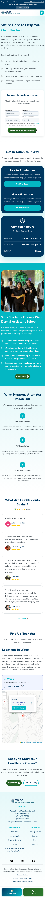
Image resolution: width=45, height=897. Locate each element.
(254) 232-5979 (22, 819)
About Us (14, 832)
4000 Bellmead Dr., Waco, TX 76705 (19, 703)
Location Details (12, 686)
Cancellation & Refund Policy (22, 881)
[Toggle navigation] (42, 13)
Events (35, 836)
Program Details (14, 840)
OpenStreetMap (37, 742)
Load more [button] (22, 618)
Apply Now (21, 376)
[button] (22, 715)
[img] (22, 717)
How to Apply (14, 836)
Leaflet (23, 742)
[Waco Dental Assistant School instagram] (22, 860)
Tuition (14, 844)
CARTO (29, 742)
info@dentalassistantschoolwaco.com (22, 822)
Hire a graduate (35, 832)
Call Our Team (22, 184)
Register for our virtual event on (22, 3)
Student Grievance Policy (22, 878)
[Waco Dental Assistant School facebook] (33, 860)
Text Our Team (22, 207)
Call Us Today (31, 783)
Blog (35, 840)
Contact (35, 844)
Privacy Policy (22, 875)
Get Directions (18, 708)
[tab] (22, 682)
